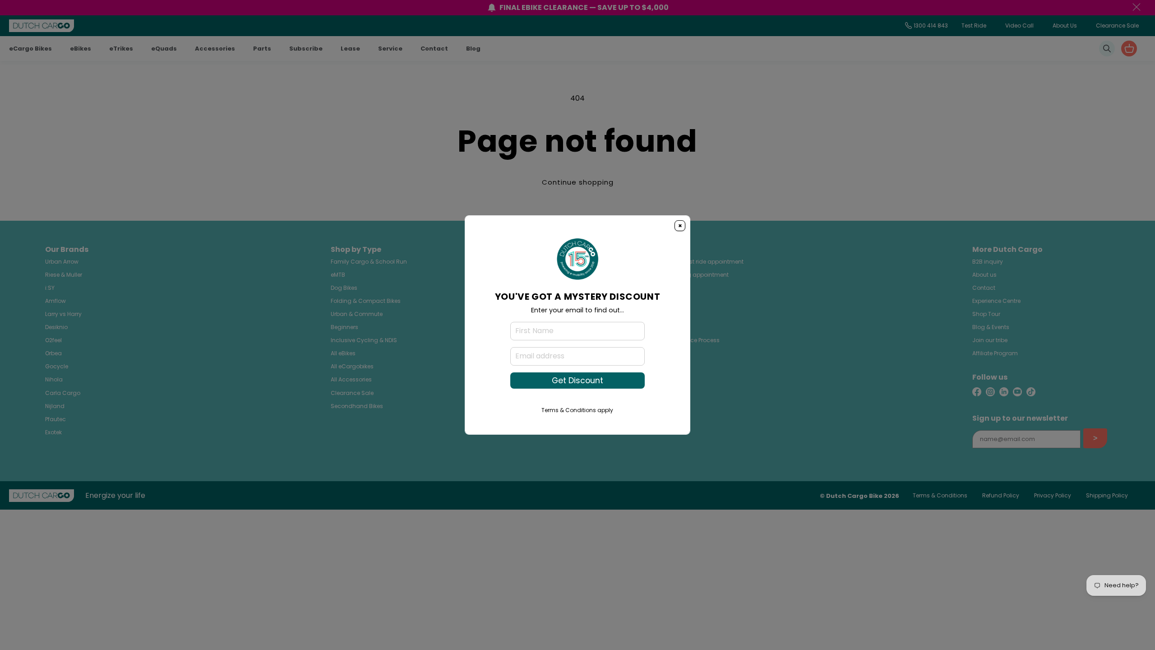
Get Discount (577, 380)
